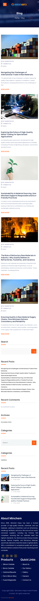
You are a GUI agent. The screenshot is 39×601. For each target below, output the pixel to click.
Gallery (25, 572)
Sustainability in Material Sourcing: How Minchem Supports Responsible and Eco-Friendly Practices (19, 195)
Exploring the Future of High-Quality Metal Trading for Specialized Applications (17, 134)
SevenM (11, 598)
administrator (9, 61)
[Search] (33, 351)
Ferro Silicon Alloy (9, 576)
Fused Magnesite (9, 580)
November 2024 (6, 422)
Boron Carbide (8, 568)
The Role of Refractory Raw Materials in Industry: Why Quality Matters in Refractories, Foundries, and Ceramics (18, 257)
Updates (4, 460)
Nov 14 (5, 66)
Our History (26, 568)
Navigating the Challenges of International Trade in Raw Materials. (17, 73)
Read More (5, 89)
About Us (25, 564)
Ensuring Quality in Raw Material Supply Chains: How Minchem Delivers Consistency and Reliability (18, 319)
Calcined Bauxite (9, 572)
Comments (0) (7, 64)
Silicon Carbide (8, 564)
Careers (25, 576)
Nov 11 (4, 187)
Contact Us (26, 580)
